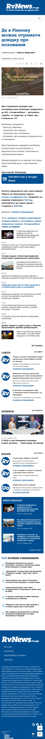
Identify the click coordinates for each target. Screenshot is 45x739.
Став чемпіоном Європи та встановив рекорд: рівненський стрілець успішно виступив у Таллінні (20, 307)
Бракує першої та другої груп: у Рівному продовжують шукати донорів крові (21, 326)
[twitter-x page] (41, 725)
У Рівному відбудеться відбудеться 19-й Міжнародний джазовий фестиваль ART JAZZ (27, 234)
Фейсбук (18, 206)
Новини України (21, 492)
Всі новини (38, 346)
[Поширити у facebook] (27, 63)
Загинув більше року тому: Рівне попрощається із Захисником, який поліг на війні (23, 589)
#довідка (12, 218)
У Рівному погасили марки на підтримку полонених (20, 317)
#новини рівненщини (29, 218)
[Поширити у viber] (36, 63)
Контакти (9, 651)
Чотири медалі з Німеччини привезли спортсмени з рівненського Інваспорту (21, 257)
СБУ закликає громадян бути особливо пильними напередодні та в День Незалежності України (22, 614)
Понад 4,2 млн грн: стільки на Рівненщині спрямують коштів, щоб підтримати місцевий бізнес (21, 247)
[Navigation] (39, 18)
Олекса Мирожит (25, 52)
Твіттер (28, 200)
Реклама (8, 660)
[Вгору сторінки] (39, 728)
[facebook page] (37, 725)
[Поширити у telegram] (41, 63)
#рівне (37, 221)
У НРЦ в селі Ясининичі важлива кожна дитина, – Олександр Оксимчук (23, 441)
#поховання (26, 221)
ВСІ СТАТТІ (39, 352)
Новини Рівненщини (23, 212)
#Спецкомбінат (32, 224)
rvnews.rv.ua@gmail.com (14, 197)
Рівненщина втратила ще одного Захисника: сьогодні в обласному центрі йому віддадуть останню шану (22, 565)
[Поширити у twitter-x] (31, 63)
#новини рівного (10, 221)
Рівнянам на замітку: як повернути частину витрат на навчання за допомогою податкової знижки (21, 296)
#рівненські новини (12, 224)
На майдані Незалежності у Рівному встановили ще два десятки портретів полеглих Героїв (29, 265)
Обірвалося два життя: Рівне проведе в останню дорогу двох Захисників (21, 286)
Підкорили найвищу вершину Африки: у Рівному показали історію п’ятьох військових (22, 277)
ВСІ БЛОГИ (39, 453)
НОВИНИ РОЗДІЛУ (35, 550)
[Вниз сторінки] (39, 734)
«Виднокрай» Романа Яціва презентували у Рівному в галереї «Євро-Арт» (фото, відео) (23, 573)
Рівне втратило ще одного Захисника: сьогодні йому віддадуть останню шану (28, 334)
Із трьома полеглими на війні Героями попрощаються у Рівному (22, 597)
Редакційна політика (15, 655)
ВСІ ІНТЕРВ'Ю (38, 410)
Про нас (8, 647)
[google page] (33, 725)
